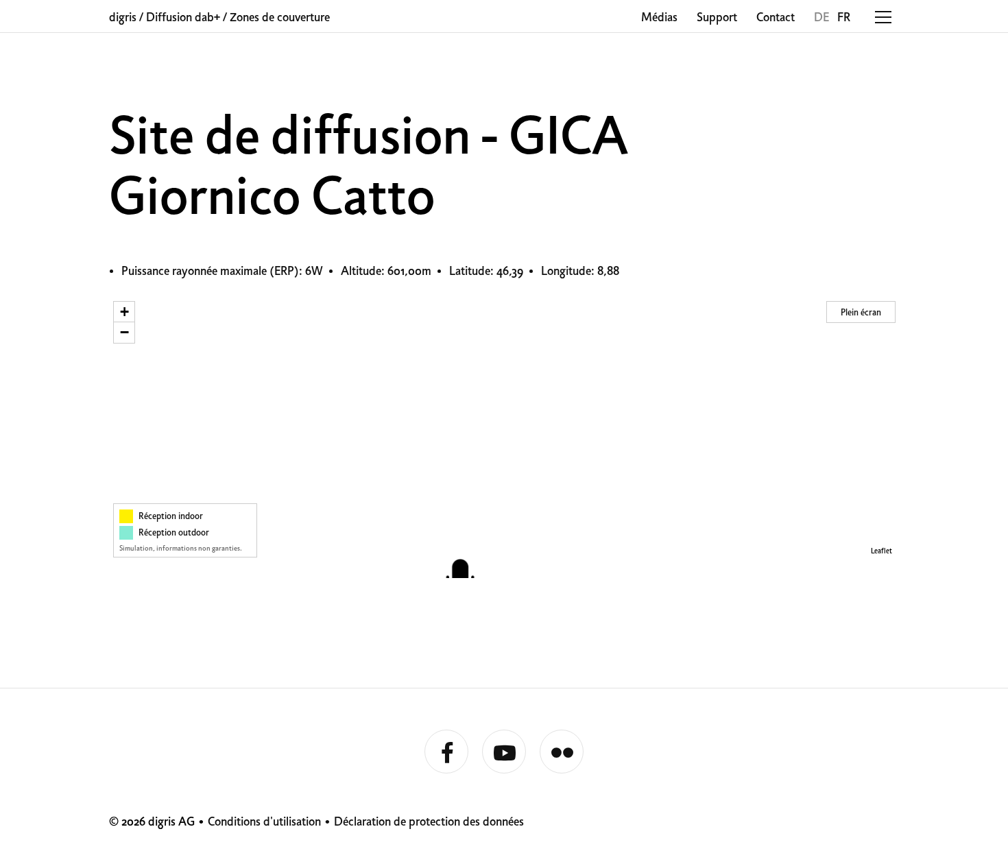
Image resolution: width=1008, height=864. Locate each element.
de (821, 18)
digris (122, 18)
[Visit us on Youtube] (504, 752)
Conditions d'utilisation (264, 822)
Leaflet (881, 551)
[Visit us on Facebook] (446, 752)
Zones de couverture (280, 18)
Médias (659, 18)
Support (717, 18)
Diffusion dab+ (183, 18)
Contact (775, 18)
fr (843, 18)
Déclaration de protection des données (429, 822)
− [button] (124, 332)
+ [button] (124, 311)
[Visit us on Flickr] (561, 752)
